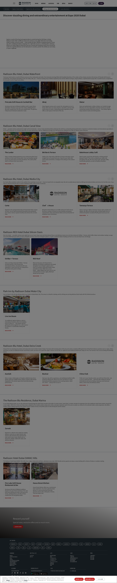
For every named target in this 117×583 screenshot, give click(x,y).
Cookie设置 (100, 579)
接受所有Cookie (79, 579)
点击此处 (8, 580)
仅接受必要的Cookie (89, 579)
